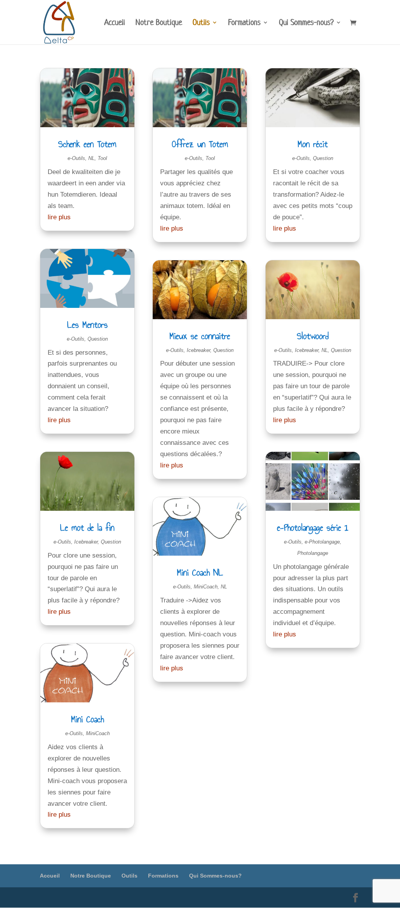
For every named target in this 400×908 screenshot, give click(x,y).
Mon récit (313, 144)
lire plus (59, 217)
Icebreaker (86, 542)
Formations (244, 23)
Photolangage (312, 553)
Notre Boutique (159, 23)
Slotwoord (313, 336)
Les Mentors (87, 325)
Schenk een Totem (87, 144)
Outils (201, 23)
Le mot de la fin (87, 528)
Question (98, 339)
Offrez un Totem (200, 144)
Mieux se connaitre (200, 336)
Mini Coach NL (200, 572)
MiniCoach (98, 733)
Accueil (114, 23)
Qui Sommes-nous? (306, 23)
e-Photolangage (322, 542)
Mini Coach (87, 719)
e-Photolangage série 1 (312, 528)
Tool (102, 158)
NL (91, 158)
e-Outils (76, 158)
